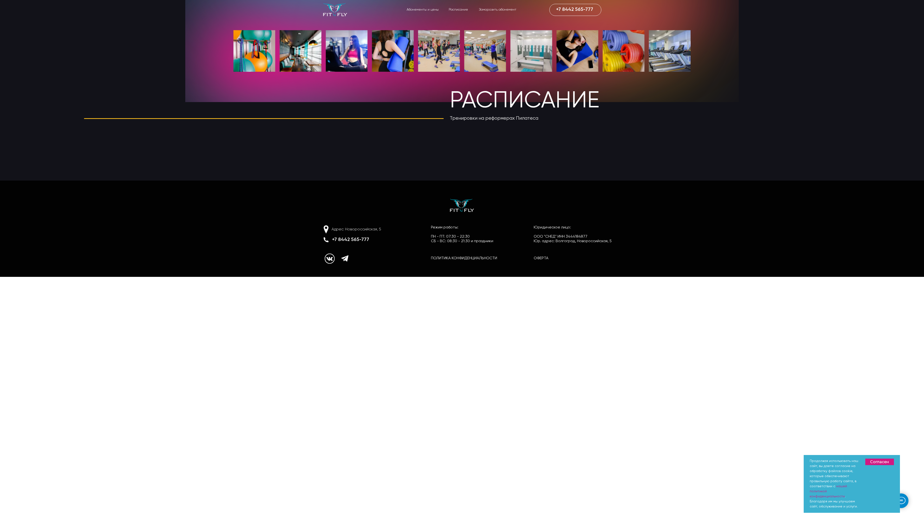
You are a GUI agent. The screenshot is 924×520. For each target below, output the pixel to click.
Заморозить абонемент (497, 9)
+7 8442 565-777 (350, 239)
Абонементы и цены (423, 9)
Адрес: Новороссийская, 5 (356, 229)
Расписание (458, 9)
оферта (541, 258)
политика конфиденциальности (464, 258)
